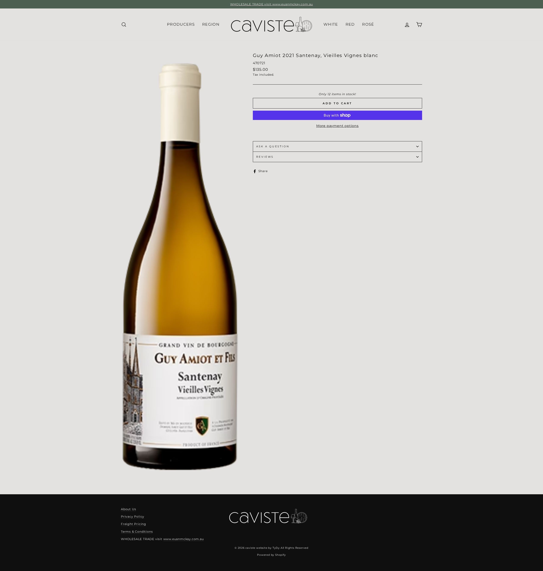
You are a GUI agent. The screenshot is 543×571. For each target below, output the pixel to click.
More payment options (337, 126)
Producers (181, 24)
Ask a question (272, 146)
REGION (211, 24)
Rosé (368, 24)
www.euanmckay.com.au (183, 539)
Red (350, 24)
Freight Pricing (133, 524)
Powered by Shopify (271, 554)
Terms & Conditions (137, 531)
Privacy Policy (132, 516)
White (330, 24)
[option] (271, 4)
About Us (128, 509)
